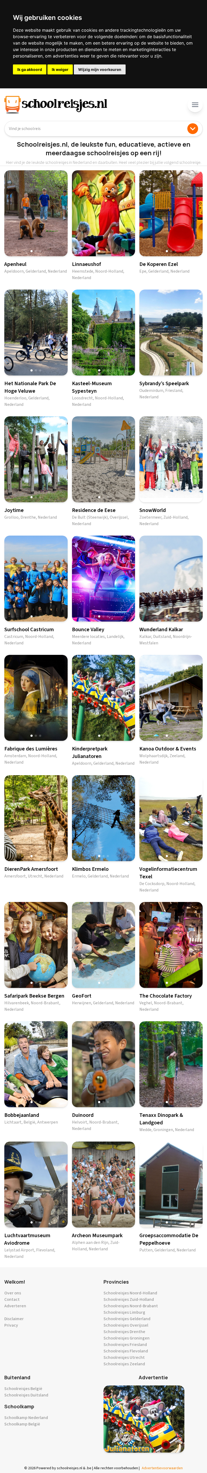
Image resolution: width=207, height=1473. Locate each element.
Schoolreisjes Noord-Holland (130, 1293)
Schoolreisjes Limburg (124, 1312)
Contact (12, 1299)
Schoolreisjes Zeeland (124, 1364)
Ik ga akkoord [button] (29, 69)
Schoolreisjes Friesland (125, 1345)
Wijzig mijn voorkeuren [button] (99, 69)
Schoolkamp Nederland (26, 1418)
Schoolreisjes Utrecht (124, 1357)
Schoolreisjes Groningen (127, 1338)
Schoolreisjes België (23, 1389)
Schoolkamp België (22, 1424)
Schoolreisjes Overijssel (126, 1325)
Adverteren (15, 1306)
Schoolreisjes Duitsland (26, 1395)
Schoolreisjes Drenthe (124, 1332)
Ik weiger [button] (60, 69)
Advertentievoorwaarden (162, 1468)
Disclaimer (14, 1319)
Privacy (11, 1325)
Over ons (12, 1293)
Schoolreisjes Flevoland (126, 1351)
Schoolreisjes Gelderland (127, 1319)
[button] (31, 251)
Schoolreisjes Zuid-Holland (129, 1299)
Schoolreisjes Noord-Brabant (131, 1306)
